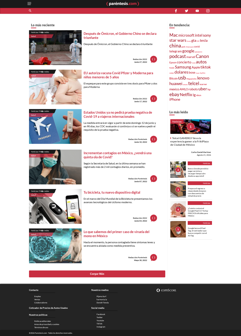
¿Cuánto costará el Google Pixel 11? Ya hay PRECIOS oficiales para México (198, 212)
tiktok (206, 67)
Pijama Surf (101, 296)
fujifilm (202, 73)
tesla (204, 40)
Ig (194, 95)
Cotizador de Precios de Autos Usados (48, 307)
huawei (175, 83)
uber (202, 88)
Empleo (37, 296)
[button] (30, 11)
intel (198, 35)
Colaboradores (40, 302)
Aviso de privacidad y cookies (46, 324)
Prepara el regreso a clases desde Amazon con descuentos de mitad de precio (197, 192)
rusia (193, 63)
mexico (174, 89)
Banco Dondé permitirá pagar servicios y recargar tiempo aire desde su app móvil (198, 172)
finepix (198, 73)
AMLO (184, 89)
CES (198, 41)
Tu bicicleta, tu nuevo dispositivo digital (112, 192)
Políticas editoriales (42, 321)
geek (183, 47)
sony (207, 35)
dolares (181, 72)
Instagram (101, 326)
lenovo (203, 78)
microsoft (186, 35)
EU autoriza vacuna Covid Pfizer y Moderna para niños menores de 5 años (118, 75)
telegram (175, 51)
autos (201, 61)
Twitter (100, 317)
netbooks (185, 84)
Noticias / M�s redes (40, 32)
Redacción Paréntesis (137, 139)
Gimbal (189, 41)
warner (203, 84)
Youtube (100, 320)
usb (182, 77)
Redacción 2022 (140, 59)
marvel (190, 57)
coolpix (171, 73)
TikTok (99, 323)
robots (193, 89)
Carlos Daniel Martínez (201, 152)
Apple (196, 67)
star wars (177, 40)
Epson (172, 62)
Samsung (183, 66)
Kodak (171, 68)
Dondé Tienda (103, 302)
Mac (173, 35)
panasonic (198, 52)
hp (209, 89)
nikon (198, 95)
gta (193, 40)
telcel (193, 83)
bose (192, 72)
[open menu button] (29, 3)
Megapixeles (191, 79)
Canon (202, 56)
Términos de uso (41, 327)
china (175, 45)
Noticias (177, 121)
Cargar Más (97, 273)
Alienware (189, 47)
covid (197, 46)
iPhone (174, 99)
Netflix (186, 94)
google (188, 50)
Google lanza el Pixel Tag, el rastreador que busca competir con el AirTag (197, 232)
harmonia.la (102, 299)
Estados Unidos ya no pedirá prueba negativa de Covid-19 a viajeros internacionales (118, 114)
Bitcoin (173, 78)
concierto (184, 62)
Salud (33, 36)
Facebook (101, 314)
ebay (174, 94)
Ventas (37, 299)
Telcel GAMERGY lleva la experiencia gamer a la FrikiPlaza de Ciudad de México (189, 141)
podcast (177, 56)
